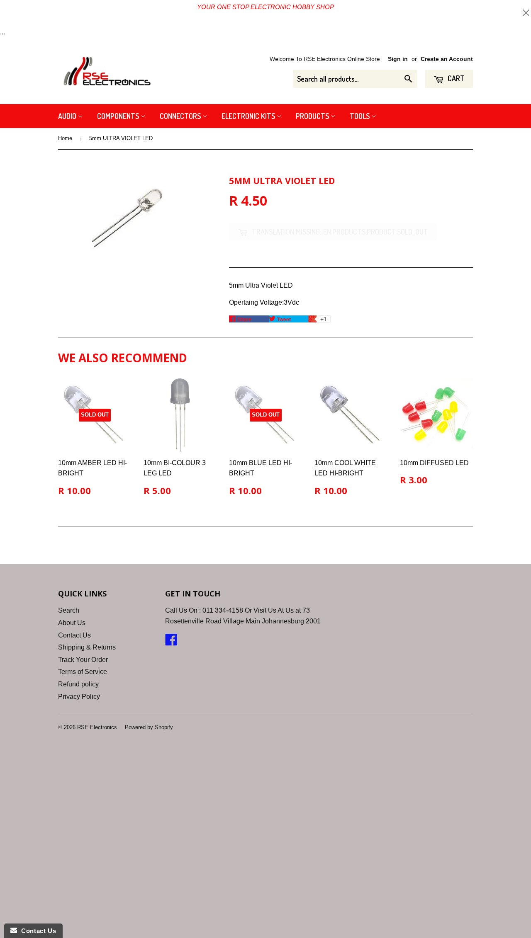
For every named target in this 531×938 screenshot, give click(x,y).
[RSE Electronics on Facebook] (171, 642)
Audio (68, 116)
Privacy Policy (79, 696)
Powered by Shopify (149, 727)
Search (68, 610)
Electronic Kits (249, 116)
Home (65, 138)
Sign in (398, 59)
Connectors (181, 116)
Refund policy (78, 684)
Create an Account (447, 59)
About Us (71, 622)
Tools (360, 116)
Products (313, 116)
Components (119, 116)
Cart (455, 78)
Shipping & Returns (87, 647)
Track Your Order (83, 659)
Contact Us (74, 635)
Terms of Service (82, 671)
